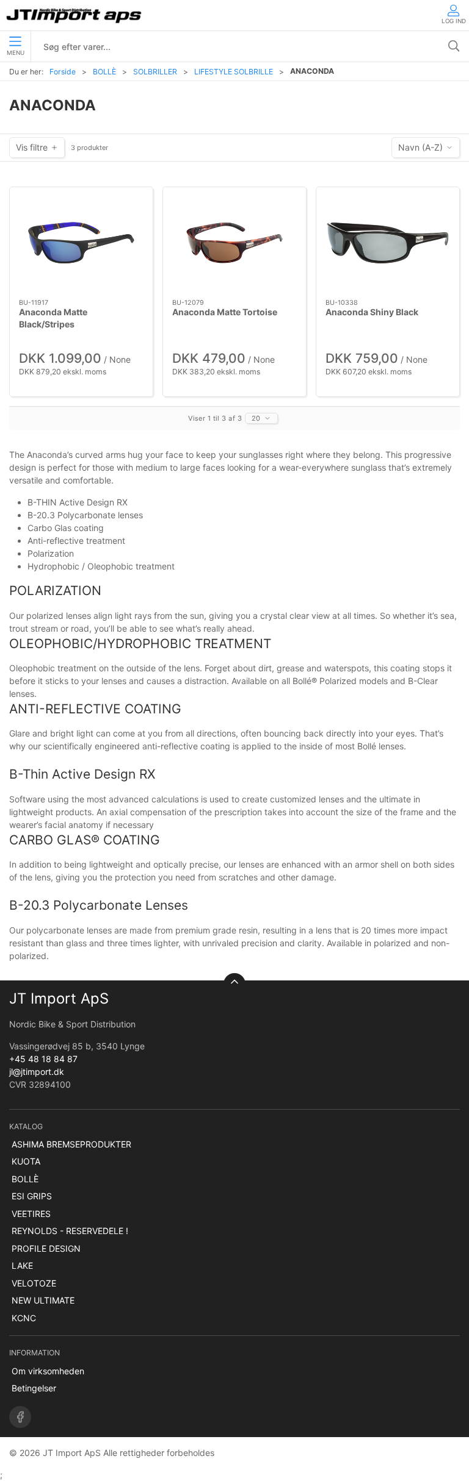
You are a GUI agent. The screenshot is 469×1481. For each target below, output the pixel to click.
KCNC (24, 1318)
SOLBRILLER (155, 71)
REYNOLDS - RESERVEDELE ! (70, 1231)
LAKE (22, 1265)
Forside (62, 71)
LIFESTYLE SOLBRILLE (233, 71)
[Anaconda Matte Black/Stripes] (81, 243)
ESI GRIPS (32, 1196)
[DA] (75, 15)
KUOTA (26, 1161)
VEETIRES (31, 1213)
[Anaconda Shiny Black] (387, 243)
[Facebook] (20, 1417)
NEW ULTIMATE (43, 1300)
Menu (15, 52)
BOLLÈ (104, 71)
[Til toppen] (234, 984)
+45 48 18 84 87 (43, 1059)
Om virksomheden (48, 1371)
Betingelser (34, 1388)
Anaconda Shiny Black (371, 312)
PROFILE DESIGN (46, 1248)
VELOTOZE (34, 1283)
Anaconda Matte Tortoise (224, 312)
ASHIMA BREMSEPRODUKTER (71, 1144)
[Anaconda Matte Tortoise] (234, 243)
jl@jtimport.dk (36, 1071)
